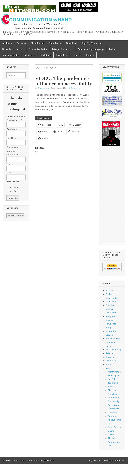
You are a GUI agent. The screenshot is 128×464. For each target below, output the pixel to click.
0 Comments (74, 88)
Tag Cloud (113, 383)
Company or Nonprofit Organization (12, 151)
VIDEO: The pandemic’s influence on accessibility (63, 81)
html (17, 187)
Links (112, 49)
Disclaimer (45, 55)
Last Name (11, 138)
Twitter (111, 386)
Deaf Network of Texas (28, 460)
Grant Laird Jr (43, 88)
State (9, 172)
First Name (11, 129)
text (16, 191)
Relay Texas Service (13, 49)
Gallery (111, 434)
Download (71, 43)
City (8, 163)
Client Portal (37, 43)
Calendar (112, 412)
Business (21, 43)
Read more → (43, 118)
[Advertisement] (115, 197)
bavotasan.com (117, 460)
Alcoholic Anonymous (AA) (114, 442)
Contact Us (61, 55)
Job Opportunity (10, 55)
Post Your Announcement (114, 420)
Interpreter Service (62, 49)
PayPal (111, 379)
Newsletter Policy (38, 49)
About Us (76, 55)
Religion (28, 55)
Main (88, 55)
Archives (7, 43)
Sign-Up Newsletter (92, 43)
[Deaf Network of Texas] (29, 7)
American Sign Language (91, 49)
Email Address (14, 120)
